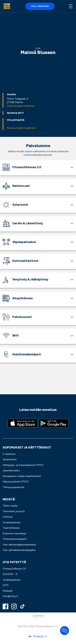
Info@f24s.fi (10, 596)
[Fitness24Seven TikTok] (22, 606)
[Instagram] (14, 606)
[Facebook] (5, 606)
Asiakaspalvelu (12, 580)
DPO (5, 585)
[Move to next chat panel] (64, 630)
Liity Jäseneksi (40, 6)
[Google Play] (53, 423)
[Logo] (7, 6)
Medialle (8, 591)
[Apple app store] (23, 423)
